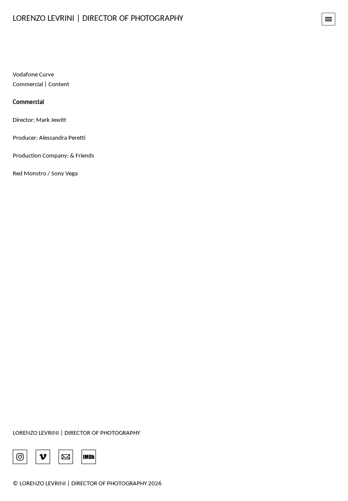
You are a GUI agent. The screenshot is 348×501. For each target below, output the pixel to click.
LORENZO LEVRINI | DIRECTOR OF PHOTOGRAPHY (76, 433)
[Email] (66, 456)
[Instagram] (20, 456)
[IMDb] (88, 456)
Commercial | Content (41, 85)
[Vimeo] (43, 456)
